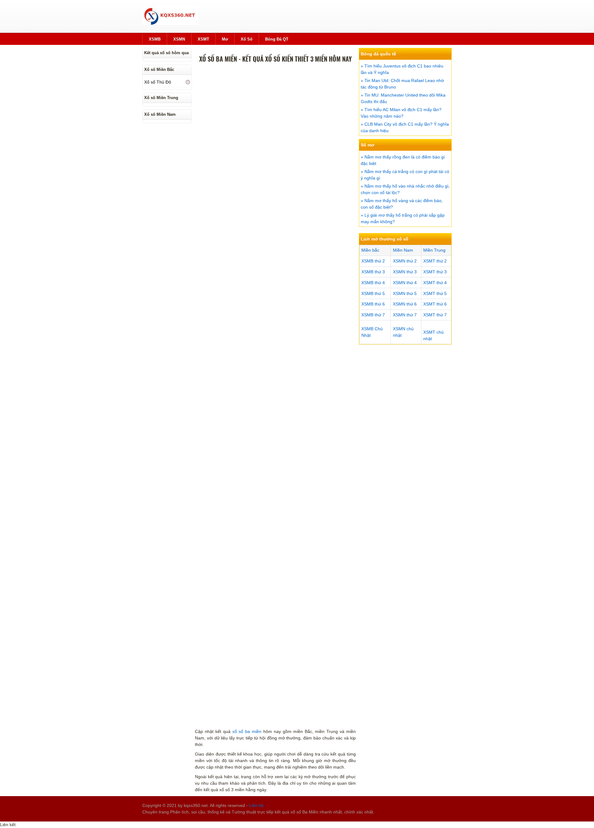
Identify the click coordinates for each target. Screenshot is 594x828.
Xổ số (246, 39)
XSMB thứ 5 (373, 293)
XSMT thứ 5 (435, 293)
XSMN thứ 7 (405, 314)
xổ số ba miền (247, 731)
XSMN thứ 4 (405, 282)
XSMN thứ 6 (405, 303)
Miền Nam (403, 250)
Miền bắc (370, 250)
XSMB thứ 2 (373, 260)
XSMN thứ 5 (405, 293)
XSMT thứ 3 (435, 271)
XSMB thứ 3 (373, 271)
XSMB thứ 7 (373, 314)
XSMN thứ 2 (405, 260)
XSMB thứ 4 (373, 282)
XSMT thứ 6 (435, 303)
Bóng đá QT (276, 39)
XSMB (155, 39)
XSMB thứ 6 (373, 303)
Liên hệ (256, 805)
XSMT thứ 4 (435, 282)
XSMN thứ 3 (405, 271)
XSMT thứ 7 (435, 314)
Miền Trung (434, 250)
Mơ (225, 39)
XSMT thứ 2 (435, 260)
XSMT (203, 39)
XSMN (179, 39)
